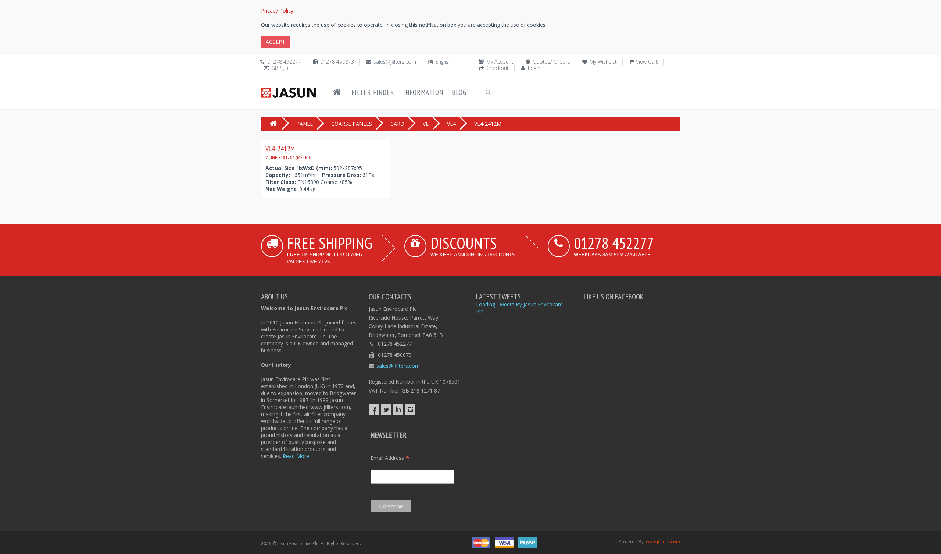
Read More (296, 455)
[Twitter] (386, 409)
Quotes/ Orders (551, 61)
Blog (459, 92)
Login (534, 67)
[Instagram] (410, 409)
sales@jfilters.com (394, 61)
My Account (500, 61)
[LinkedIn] (398, 409)
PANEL (304, 123)
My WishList (603, 61)
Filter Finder (372, 92)
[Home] (337, 92)
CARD (397, 123)
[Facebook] (374, 409)
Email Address (390, 458)
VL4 (451, 123)
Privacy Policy (277, 10)
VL (426, 123)
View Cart (647, 61)
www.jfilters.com (663, 542)
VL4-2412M (288, 152)
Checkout (497, 67)
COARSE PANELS (351, 123)
